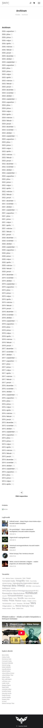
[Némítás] (35, 642)
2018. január (6, 346)
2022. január (6, 198)
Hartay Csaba (6, 657)
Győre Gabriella (6, 667)
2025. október (7, 59)
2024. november (7, 93)
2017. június (6, 367)
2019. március (7, 302)
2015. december (7, 422)
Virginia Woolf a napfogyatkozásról (19, 537)
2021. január (6, 235)
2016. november (7, 389)
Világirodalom (7, 606)
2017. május (6, 370)
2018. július (6, 327)
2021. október (7, 207)
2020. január (6, 272)
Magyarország (28, 596)
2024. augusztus (8, 102)
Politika (5, 601)
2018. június (6, 330)
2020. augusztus (8, 250)
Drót (24, 578)
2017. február (7, 379)
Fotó (27, 581)
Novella (21, 598)
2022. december (7, 164)
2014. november (7, 463)
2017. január (6, 382)
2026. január (6, 53)
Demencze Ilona (6, 659)
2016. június (6, 404)
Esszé (28, 578)
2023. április (6, 151)
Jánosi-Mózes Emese (8, 673)
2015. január (6, 456)
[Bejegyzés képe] (5, 523)
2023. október (7, 133)
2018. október (7, 318)
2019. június (6, 293)
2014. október (7, 466)
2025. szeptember (8, 62)
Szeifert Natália (6, 697)
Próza (11, 601)
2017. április (6, 373)
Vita (14, 606)
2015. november (7, 426)
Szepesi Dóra (6, 699)
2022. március (7, 191)
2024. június (6, 108)
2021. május (6, 222)
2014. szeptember (8, 469)
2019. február (7, 305)
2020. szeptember (8, 247)
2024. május (6, 111)
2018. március (7, 339)
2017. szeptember (8, 358)
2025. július (6, 68)
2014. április (6, 484)
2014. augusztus (8, 472)
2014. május (6, 481)
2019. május (6, 296)
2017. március (7, 376)
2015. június (6, 441)
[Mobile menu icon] (39, 3)
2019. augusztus (8, 287)
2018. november (7, 315)
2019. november (7, 278)
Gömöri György (7, 583)
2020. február (7, 268)
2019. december (7, 275)
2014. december (7, 460)
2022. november (7, 167)
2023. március (7, 154)
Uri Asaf (27, 603)
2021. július (6, 216)
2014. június (6, 478)
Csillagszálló (18, 578)
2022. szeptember (8, 173)
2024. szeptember (8, 99)
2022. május (6, 185)
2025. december (7, 56)
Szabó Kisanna (6, 695)
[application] (21, 633)
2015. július (6, 438)
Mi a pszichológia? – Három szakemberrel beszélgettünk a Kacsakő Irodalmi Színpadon (22, 530)
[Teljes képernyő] (38, 642)
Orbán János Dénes (29, 598)
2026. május (6, 40)
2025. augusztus (8, 65)
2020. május (6, 259)
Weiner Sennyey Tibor (25, 606)
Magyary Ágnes (7, 598)
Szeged (29, 601)
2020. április (6, 262)
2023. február (7, 158)
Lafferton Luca (6, 681)
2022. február (7, 194)
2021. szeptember (8, 210)
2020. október (7, 244)
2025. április (6, 77)
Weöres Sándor (6, 608)
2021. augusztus (8, 213)
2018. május (6, 333)
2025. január (6, 87)
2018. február (7, 342)
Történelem (20, 603)
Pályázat (18, 601)
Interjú (21, 586)
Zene (13, 608)
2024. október (7, 96)
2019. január (6, 308)
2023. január (6, 161)
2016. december (7, 386)
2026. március (7, 47)
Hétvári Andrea (6, 671)
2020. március (7, 265)
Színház (34, 601)
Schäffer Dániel (6, 691)
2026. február (7, 50)
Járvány (28, 586)
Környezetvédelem (15, 596)
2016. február (7, 416)
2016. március (7, 413)
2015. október (7, 429)
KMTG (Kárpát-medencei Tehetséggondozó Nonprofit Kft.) (20, 591)
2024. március (7, 118)
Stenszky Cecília (6, 693)
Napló (15, 598)
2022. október (7, 170)
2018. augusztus (8, 324)
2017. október (7, 355)
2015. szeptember (8, 432)
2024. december (7, 90)
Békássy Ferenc (10, 578)
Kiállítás (13, 588)
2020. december (7, 238)
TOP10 (14, 603)
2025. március (7, 81)
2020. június (6, 256)
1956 (3, 578)
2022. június (6, 182)
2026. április (6, 44)
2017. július (6, 364)
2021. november (7, 204)
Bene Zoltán (5, 655)
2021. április (6, 225)
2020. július (6, 253)
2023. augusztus (8, 139)
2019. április (6, 299)
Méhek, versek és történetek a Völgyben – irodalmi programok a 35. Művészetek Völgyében (24, 562)
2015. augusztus (8, 435)
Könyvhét (4, 596)
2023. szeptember (8, 136)
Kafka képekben (36, 586)
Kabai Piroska (6, 677)
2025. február (7, 84)
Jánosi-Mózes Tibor (7, 675)
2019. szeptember (8, 284)
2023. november (7, 130)
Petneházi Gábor (6, 689)
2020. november (7, 241)
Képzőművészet (18, 593)
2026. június (6, 37)
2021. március (7, 228)
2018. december (7, 312)
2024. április (6, 114)
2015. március (7, 450)
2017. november (7, 352)
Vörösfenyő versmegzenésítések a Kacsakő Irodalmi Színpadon (24, 546)
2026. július (6, 34)
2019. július (6, 290)
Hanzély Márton (6, 669)
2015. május (6, 444)
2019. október (7, 281)
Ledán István (5, 683)
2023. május (6, 148)
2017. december (7, 349)
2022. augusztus (8, 176)
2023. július (6, 142)
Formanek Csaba (8, 581)
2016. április (6, 410)
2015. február (7, 453)
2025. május (6, 74)
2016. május (6, 407)
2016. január (6, 419)
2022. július (6, 179)
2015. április (6, 447)
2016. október (7, 392)
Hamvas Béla (9, 586)
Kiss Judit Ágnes (7, 679)
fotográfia (20, 581)
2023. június (6, 145)
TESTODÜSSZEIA (6, 603)
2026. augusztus (8, 31)
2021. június (6, 219)
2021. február (7, 232)
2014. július (6, 475)
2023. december (7, 127)
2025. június (6, 71)
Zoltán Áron (19, 608)
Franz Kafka (33, 581)
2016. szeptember (8, 395)
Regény (24, 601)
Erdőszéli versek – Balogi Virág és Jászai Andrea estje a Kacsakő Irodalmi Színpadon (25, 522)
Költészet (31, 593)
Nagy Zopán (5, 687)
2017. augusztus (8, 361)
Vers (33, 603)
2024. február (7, 121)
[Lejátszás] (5, 642)
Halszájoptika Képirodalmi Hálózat (26, 583)
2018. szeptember (8, 321)
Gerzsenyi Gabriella (7, 663)
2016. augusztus (8, 398)
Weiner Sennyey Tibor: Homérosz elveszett (22, 553)
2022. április (6, 188)
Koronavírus (7, 593)
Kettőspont (6, 588)
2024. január (6, 124)
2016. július (6, 401)
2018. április (6, 336)
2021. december (7, 201)
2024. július (6, 105)
